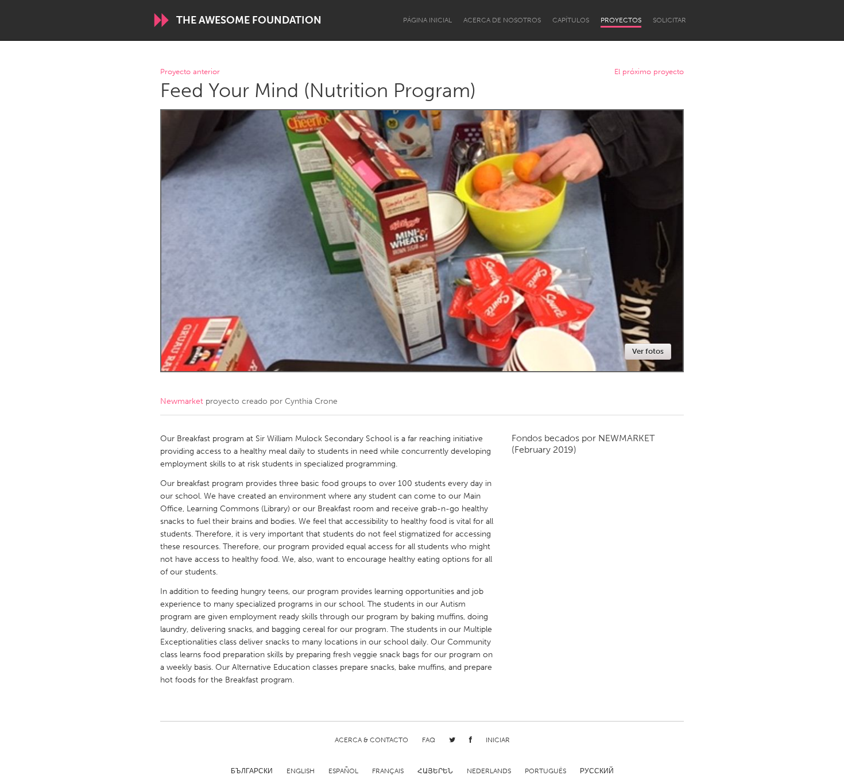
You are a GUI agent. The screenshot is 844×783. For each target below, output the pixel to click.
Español (343, 771)
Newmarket (181, 401)
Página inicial (427, 20)
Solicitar (669, 20)
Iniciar (498, 740)
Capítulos (570, 20)
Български (252, 771)
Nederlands (489, 771)
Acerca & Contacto (371, 740)
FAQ (428, 740)
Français (388, 771)
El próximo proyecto (649, 72)
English (301, 771)
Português (545, 771)
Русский (597, 771)
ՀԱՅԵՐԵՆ (435, 771)
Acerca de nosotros (502, 20)
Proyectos (621, 20)
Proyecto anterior (190, 72)
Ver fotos (648, 351)
